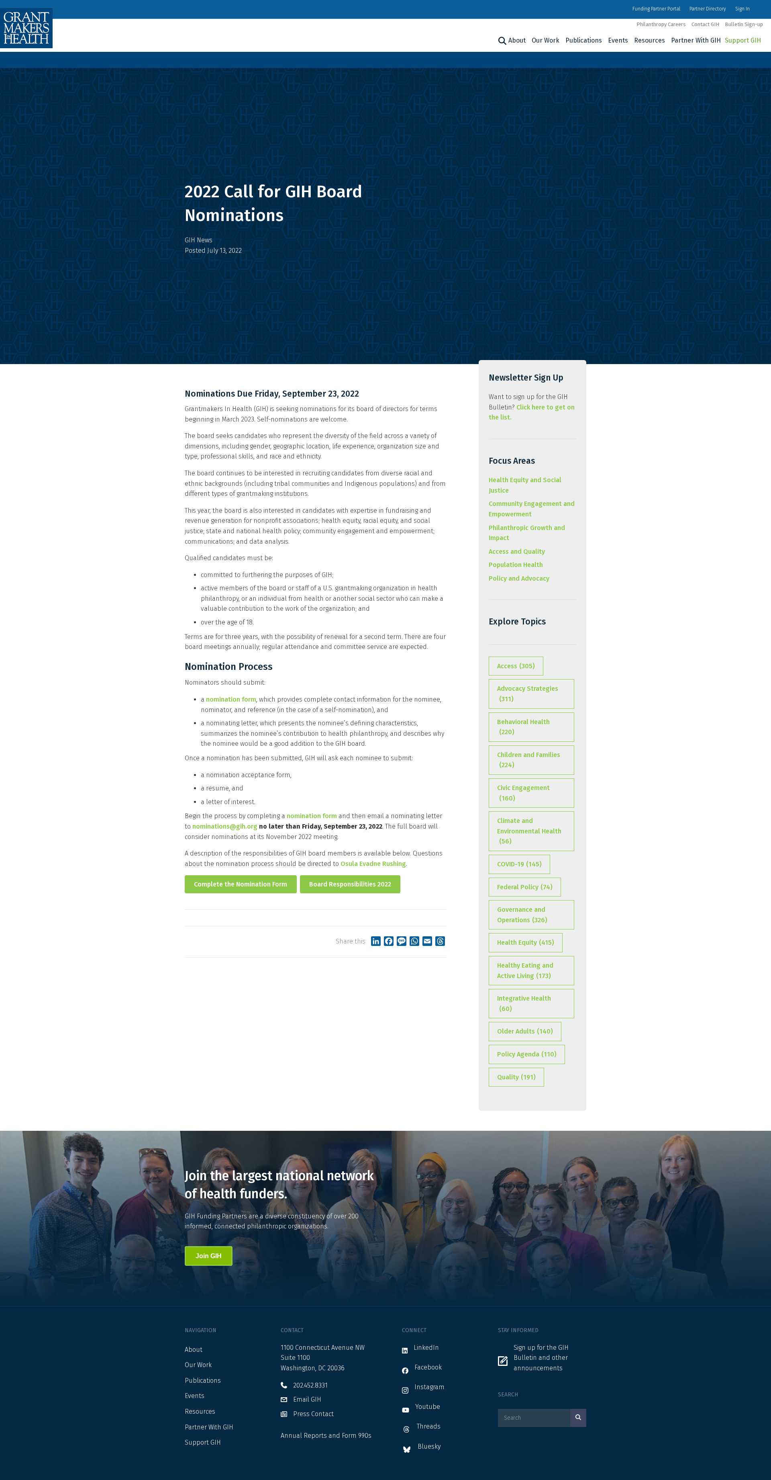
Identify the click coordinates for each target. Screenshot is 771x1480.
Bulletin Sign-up (744, 24)
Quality (516, 1077)
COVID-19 (519, 864)
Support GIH (743, 40)
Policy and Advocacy (519, 578)
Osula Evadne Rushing (373, 864)
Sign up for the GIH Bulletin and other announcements (541, 1358)
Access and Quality (517, 551)
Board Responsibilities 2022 (350, 884)
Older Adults (525, 1031)
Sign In (742, 9)
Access (516, 666)
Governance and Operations (522, 915)
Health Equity (525, 942)
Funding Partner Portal (656, 9)
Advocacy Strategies (527, 694)
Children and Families (528, 760)
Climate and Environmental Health (529, 831)
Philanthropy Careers (661, 24)
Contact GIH (705, 24)
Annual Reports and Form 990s (326, 1435)
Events (618, 40)
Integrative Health (524, 1004)
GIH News (198, 240)
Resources (649, 40)
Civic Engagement (523, 793)
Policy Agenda (527, 1054)
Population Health (516, 565)
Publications (583, 40)
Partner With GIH (696, 40)
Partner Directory (707, 9)
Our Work (545, 40)
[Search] (501, 41)
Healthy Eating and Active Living (525, 971)
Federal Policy (525, 887)
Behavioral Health (523, 727)
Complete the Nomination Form (240, 884)
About (517, 40)
